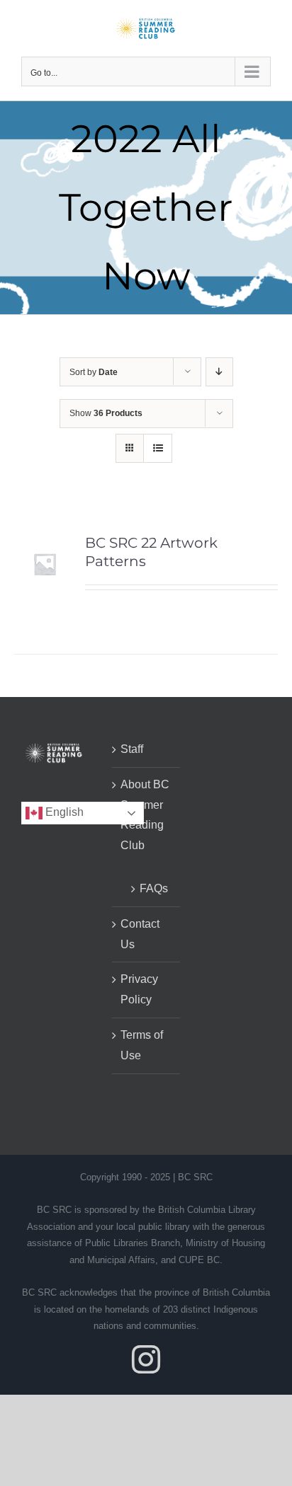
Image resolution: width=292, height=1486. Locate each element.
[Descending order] (219, 371)
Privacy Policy (139, 989)
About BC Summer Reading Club (144, 814)
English (63, 813)
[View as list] (158, 448)
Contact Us (139, 934)
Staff (131, 749)
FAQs (153, 888)
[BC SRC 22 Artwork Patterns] (44, 543)
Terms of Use (141, 1045)
